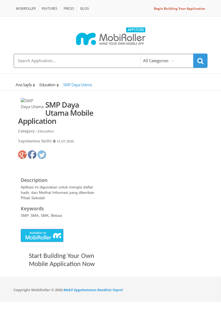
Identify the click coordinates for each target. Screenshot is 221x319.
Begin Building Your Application (179, 8)
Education (47, 84)
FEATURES (49, 8)
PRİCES (69, 8)
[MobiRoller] (110, 36)
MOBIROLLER (26, 8)
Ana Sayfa (24, 84)
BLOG (84, 8)
